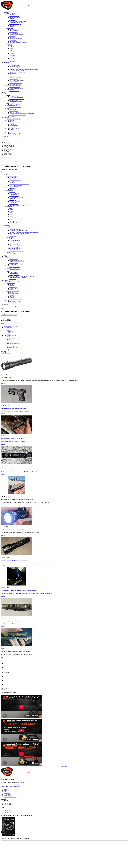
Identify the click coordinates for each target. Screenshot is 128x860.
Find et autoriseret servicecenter (16, 99)
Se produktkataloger (14, 91)
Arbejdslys (12, 26)
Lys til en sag (12, 40)
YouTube (8, 786)
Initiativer (9, 132)
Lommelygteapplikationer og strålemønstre (19, 67)
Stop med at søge (13, 169)
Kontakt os (6, 790)
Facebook (3, 786)
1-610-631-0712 (7, 812)
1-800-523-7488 (7, 803)
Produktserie (9, 44)
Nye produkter (12, 14)
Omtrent (5, 789)
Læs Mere (3, 383)
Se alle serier (12, 61)
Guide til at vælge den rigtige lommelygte (19, 70)
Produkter (6, 174)
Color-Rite (12, 58)
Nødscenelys (12, 25)
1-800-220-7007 (7, 810)
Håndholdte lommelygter (15, 17)
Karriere (11, 127)
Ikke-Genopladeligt (14, 33)
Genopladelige (12, 29)
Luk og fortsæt (4, 169)
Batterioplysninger (13, 79)
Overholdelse (12, 116)
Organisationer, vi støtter (15, 133)
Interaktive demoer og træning (14, 85)
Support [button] (5, 93)
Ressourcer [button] (6, 62)
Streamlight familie (11, 120)
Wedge (11, 50)
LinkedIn (12, 786)
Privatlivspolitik (13, 109)
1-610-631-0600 (7, 804)
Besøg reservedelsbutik (14, 104)
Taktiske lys (12, 36)
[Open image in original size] (25, 9)
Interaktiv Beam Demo (14, 87)
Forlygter (11, 18)
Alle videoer (64, 766)
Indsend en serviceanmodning (16, 97)
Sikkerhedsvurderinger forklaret (16, 80)
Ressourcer (6, 225)
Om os (11, 121)
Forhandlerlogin (7, 795)
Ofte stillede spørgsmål (14, 84)
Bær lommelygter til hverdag (16, 34)
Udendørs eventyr (13, 41)
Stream (11, 51)
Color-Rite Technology (15, 77)
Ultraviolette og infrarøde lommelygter (18, 42)
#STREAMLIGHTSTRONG (14, 119)
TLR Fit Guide (13, 76)
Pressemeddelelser (13, 293)
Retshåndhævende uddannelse (16, 88)
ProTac (11, 47)
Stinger (11, 48)
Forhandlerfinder (7, 794)
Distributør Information (12, 105)
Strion (11, 56)
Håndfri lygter (12, 37)
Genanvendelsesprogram (15, 135)
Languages (3, 138)
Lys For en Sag (13, 59)
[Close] (1, 316)
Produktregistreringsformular (16, 101)
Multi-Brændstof (13, 32)
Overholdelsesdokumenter (10, 797)
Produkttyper (10, 28)
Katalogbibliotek (10, 89)
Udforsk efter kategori (12, 13)
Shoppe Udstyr (13, 124)
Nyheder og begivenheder (13, 128)
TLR (10, 45)
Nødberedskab (12, 73)
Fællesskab (6, 280)
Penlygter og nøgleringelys (15, 38)
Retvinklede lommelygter (15, 24)
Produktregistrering (13, 125)
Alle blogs (11, 292)
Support (5, 256)
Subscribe (17, 785)
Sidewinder (12, 55)
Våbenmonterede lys (14, 16)
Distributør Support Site (15, 107)
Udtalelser (11, 296)
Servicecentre (7, 793)
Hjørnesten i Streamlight (15, 66)
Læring (8, 63)
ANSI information (13, 81)
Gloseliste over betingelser (15, 83)
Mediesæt (11, 129)
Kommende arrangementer (15, 131)
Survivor (11, 53)
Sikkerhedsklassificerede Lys (16, 22)
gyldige (8, 108)
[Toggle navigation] (1, 172)
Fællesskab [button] (6, 117)
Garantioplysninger (13, 100)
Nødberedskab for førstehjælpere (17, 72)
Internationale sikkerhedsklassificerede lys (19, 21)
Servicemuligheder (13, 96)
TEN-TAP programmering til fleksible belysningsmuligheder (24, 69)
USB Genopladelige (14, 30)
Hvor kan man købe (5, 157)
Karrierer (6, 136)
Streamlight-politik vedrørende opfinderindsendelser (21, 113)
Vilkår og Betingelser (14, 112)
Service (8, 95)
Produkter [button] (6, 12)
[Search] (1, 158)
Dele (8, 103)
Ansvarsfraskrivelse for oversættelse (17, 115)
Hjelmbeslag (12, 20)
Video (5, 92)
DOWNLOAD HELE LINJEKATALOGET (17, 815)
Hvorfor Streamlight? (14, 65)
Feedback (11, 123)
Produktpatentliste (13, 111)
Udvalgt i (11, 295)
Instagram (17, 786)
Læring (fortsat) (10, 74)
